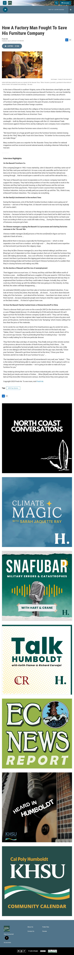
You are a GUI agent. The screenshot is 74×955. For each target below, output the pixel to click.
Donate (66, 3)
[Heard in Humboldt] (37, 807)
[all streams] (71, 9)
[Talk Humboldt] (37, 660)
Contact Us (31, 931)
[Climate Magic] (37, 512)
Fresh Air (40, 381)
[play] (5, 10)
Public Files (45, 927)
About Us (30, 927)
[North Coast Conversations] (37, 438)
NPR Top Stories (13, 388)
